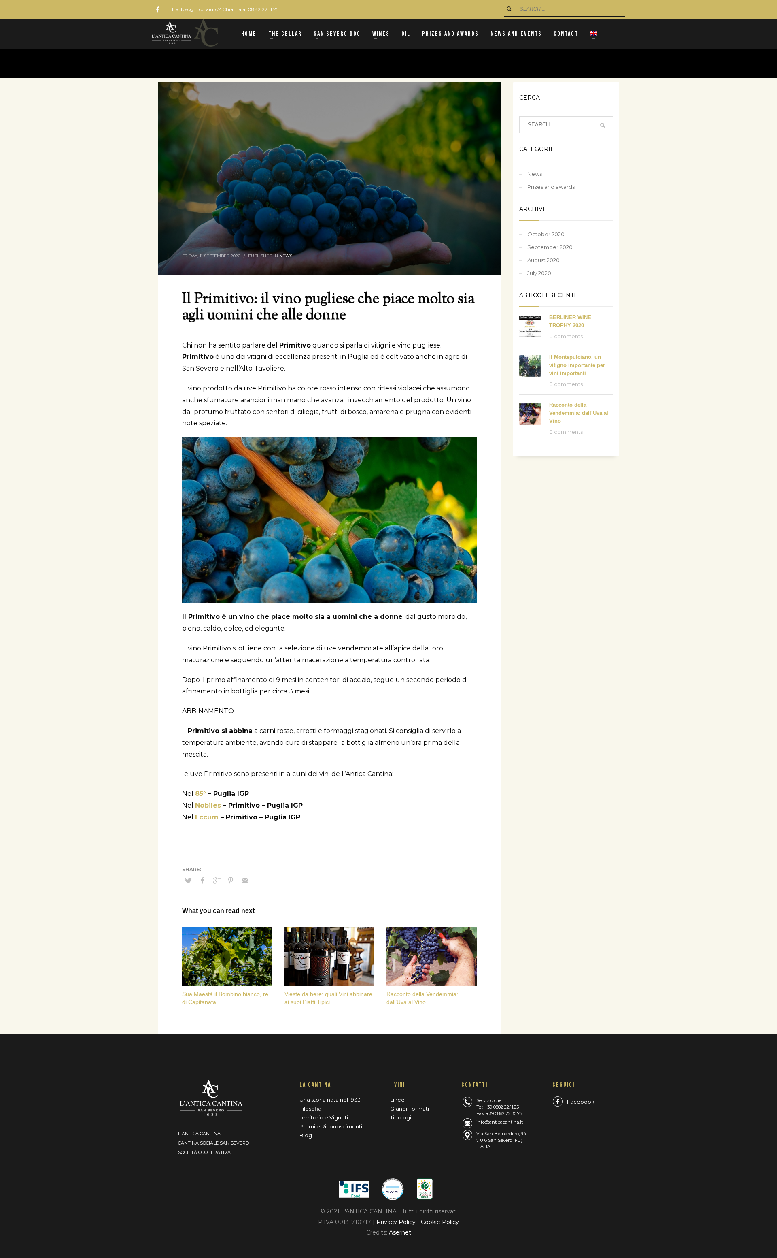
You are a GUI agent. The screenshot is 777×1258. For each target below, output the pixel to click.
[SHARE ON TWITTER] (188, 880)
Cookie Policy (440, 1222)
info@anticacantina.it (499, 1122)
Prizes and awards (551, 186)
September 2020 (550, 247)
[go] (509, 9)
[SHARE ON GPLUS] (216, 880)
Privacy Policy (396, 1222)
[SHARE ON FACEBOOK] (202, 880)
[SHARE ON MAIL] (245, 880)
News (285, 255)
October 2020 (546, 234)
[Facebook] (158, 9)
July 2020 (539, 273)
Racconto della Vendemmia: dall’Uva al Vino (578, 413)
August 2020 (543, 260)
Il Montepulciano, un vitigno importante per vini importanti (577, 365)
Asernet (400, 1232)
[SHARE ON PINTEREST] (231, 880)
